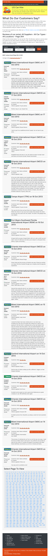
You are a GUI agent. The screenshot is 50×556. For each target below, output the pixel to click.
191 (13, 494)
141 (7, 487)
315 (7, 511)
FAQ (37, 537)
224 (43, 497)
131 (13, 486)
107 (17, 483)
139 (39, 486)
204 (17, 495)
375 (17, 518)
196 (29, 494)
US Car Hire (6, 2)
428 (41, 525)
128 (41, 484)
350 (11, 515)
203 (14, 495)
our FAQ (26, 30)
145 (20, 487)
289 (34, 506)
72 (36, 478)
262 (21, 503)
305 (14, 509)
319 (20, 511)
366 (27, 517)
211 (40, 495)
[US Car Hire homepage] (7, 10)
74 (41, 478)
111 (29, 483)
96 (23, 481)
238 (14, 500)
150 (36, 487)
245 (38, 500)
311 (34, 509)
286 (24, 506)
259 (11, 503)
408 (14, 523)
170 (23, 490)
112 (32, 483)
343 (24, 514)
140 (42, 486)
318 (17, 511)
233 (34, 498)
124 (29, 484)
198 (36, 494)
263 (24, 503)
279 (40, 504)
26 (25, 473)
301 (38, 508)
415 (36, 523)
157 (20, 489)
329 (14, 512)
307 (21, 509)
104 (7, 483)
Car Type (17, 47)
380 (34, 518)
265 (31, 503)
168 (17, 490)
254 (31, 501)
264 (27, 503)
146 (23, 487)
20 (9, 473)
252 (24, 501)
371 (44, 517)
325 (40, 511)
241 (24, 500)
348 (41, 514)
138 (36, 486)
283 (14, 506)
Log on (5, 4)
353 (21, 515)
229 (21, 498)
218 (23, 497)
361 (11, 517)
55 (28, 476)
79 (15, 480)
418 (7, 525)
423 (24, 525)
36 (15, 475)
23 (17, 473)
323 (33, 511)
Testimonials (39, 541)
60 (42, 476)
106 (14, 483)
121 (19, 484)
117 (7, 484)
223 (40, 497)
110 (26, 483)
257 (41, 501)
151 (39, 487)
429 (44, 525)
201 (7, 495)
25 (23, 473)
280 (44, 504)
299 (31, 508)
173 (32, 490)
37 (18, 475)
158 (23, 489)
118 (10, 484)
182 (23, 492)
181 (19, 492)
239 (17, 500)
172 (29, 490)
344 (27, 514)
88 (39, 480)
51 (17, 476)
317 (13, 511)
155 (14, 489)
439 (38, 526)
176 (41, 490)
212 (44, 495)
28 (31, 473)
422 (20, 525)
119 (13, 484)
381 (37, 518)
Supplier (6, 47)
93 (15, 481)
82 (23, 480)
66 (20, 478)
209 (34, 495)
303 (7, 509)
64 (15, 478)
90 (7, 481)
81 (20, 480)
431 (11, 526)
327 (7, 512)
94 (17, 481)
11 (26, 472)
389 (24, 520)
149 (32, 487)
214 (10, 497)
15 (36, 472)
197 (32, 494)
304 (11, 509)
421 (17, 525)
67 (23, 478)
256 (38, 501)
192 (17, 494)
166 (10, 490)
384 (7, 520)
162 (36, 489)
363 (17, 517)
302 (41, 508)
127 (38, 484)
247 (7, 501)
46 (42, 475)
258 (7, 503)
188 (42, 492)
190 (10, 494)
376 (20, 518)
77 (9, 480)
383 (44, 518)
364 (21, 517)
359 (41, 515)
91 (9, 481)
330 (17, 512)
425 (30, 525)
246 (41, 500)
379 (30, 518)
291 (41, 506)
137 (32, 486)
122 (22, 484)
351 (14, 515)
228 (17, 498)
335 (34, 512)
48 (9, 476)
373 (11, 518)
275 (27, 504)
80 (17, 480)
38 (20, 475)
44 (37, 475)
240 (21, 500)
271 (14, 504)
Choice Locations (25, 538)
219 (26, 497)
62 (9, 478)
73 (39, 478)
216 (17, 497)
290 (38, 506)
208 (31, 495)
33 (7, 475)
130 (10, 486)
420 (14, 525)
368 (34, 517)
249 (14, 501)
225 (7, 498)
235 (41, 498)
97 (26, 481)
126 (35, 484)
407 (11, 523)
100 (34, 481)
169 (20, 490)
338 (7, 514)
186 (35, 492)
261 (17, 503)
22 (14, 473)
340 (14, 514)
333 (27, 512)
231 (27, 498)
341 (17, 514)
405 (41, 522)
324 (37, 511)
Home (8, 535)
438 (34, 526)
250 (17, 501)
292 (7, 508)
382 (40, 518)
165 (7, 490)
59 (39, 476)
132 (17, 486)
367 (31, 517)
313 (40, 509)
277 (34, 504)
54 (26, 476)
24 (20, 473)
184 (29, 492)
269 (7, 504)
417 (43, 523)
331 (21, 512)
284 (17, 506)
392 (34, 520)
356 (31, 515)
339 (11, 514)
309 (28, 509)
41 (28, 475)
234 (38, 498)
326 (43, 511)
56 (31, 476)
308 (24, 509)
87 (36, 480)
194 (23, 494)
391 (31, 520)
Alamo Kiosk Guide (26, 537)
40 (26, 475)
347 (38, 514)
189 (7, 494)
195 (26, 494)
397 (14, 522)
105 (10, 483)
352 (17, 515)
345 (31, 514)
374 (14, 518)
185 (32, 492)
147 (26, 487)
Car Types (9, 537)
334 (31, 512)
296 (21, 508)
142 (10, 487)
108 (20, 483)
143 (13, 487)
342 (21, 514)
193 (20, 494)
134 (23, 486)
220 (30, 497)
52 (20, 476)
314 (43, 509)
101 (37, 481)
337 (41, 512)
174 (35, 490)
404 (38, 522)
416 (40, 523)
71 (33, 478)
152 (42, 487)
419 (10, 525)
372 (7, 518)
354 (24, 515)
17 (41, 472)
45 (39, 475)
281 (7, 506)
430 (7, 526)
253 (27, 501)
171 (26, 490)
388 (21, 520)
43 (34, 475)
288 (31, 506)
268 (41, 503)
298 (28, 508)
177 (7, 492)
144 (17, 487)
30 (36, 473)
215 (14, 497)
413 (30, 523)
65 (17, 478)
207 (27, 495)
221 (33, 497)
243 (31, 500)
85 (31, 480)
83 (25, 480)
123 (25, 484)
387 (17, 520)
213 (7, 497)
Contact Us (38, 535)
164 (42, 489)
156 (17, 489)
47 (7, 476)
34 (9, 475)
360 (7, 517)
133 (20, 486)
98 (28, 481)
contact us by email (34, 30)
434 (21, 526)
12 (28, 472)
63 (12, 478)
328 (11, 512)
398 (17, 522)
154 (10, 489)
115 (41, 483)
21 (12, 473)
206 (24, 495)
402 (31, 522)
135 (26, 486)
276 (30, 504)
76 (7, 480)
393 (38, 520)
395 (7, 522)
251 (21, 501)
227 (14, 498)
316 (10, 511)
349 (7, 515)
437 (31, 526)
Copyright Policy (8, 553)
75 (44, 478)
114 (38, 483)
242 (27, 500)
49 (12, 476)
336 (38, 512)
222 (36, 497)
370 (41, 517)
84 (28, 480)
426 (34, 525)
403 (34, 522)
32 (42, 473)
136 (29, 486)
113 (35, 483)
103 (44, 481)
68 (26, 478)
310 (31, 509)
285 (21, 506)
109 (23, 483)
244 (34, 500)
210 (37, 495)
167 (13, 490)
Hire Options (10, 538)
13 (31, 472)
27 (28, 473)
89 (42, 480)
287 (27, 506)
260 (14, 503)
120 (16, 484)
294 (14, 508)
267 (38, 503)
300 (34, 508)
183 (26, 492)
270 (11, 504)
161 (32, 489)
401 (27, 522)
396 (11, 522)
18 (44, 472)
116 (44, 483)
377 (24, 518)
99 (31, 481)
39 (23, 475)
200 (42, 494)
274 (24, 504)
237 (11, 500)
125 (32, 484)
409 (17, 523)
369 (38, 517)
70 (31, 478)
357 (34, 515)
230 (24, 498)
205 (21, 495)
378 (27, 518)
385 (11, 520)
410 (21, 523)
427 (37, 525)
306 (17, 509)
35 (12, 475)
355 (27, 515)
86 (34, 480)
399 (21, 522)
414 (33, 523)
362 (14, 517)
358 (38, 515)
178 (10, 492)
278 (37, 504)
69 (28, 478)
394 (41, 520)
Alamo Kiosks (24, 535)
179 (13, 492)
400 (24, 522)
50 (15, 476)
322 (30, 511)
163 (39, 489)
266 (34, 503)
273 (20, 504)
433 (17, 526)
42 (31, 475)
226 (11, 498)
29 (34, 473)
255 (34, 501)
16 (39, 472)
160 (29, 489)
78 (12, 480)
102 (40, 481)
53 (23, 476)
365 (24, 517)
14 (34, 472)
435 (24, 526)
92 (12, 481)
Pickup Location (30, 47)
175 (38, 490)
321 (26, 511)
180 (16, 492)
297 (24, 508)
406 (7, 523)
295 (17, 508)
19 (6, 473)
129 (7, 486)
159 (26, 489)
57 (34, 476)
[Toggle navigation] (45, 2)
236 (7, 500)
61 (6, 478)
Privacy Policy (39, 543)
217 (20, 497)
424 (27, 525)
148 (29, 487)
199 (39, 494)
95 (20, 481)
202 (11, 495)
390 (28, 520)
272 (17, 504)
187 (39, 492)
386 (14, 520)
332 (24, 512)
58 (36, 476)
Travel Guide (24, 540)
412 (27, 523)
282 (11, 506)
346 (34, 514)
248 (11, 501)
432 (14, 526)
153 (7, 489)
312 (37, 509)
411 (24, 523)
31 (39, 473)
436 (27, 526)
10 (24, 472)
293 (11, 508)
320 (23, 511)
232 (31, 498)
